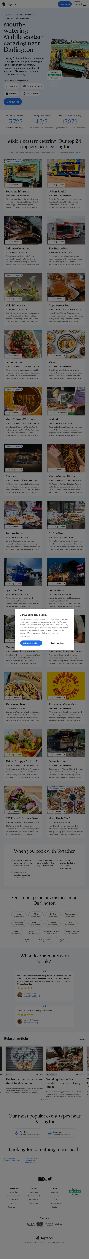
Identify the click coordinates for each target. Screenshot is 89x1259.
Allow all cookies (31, 643)
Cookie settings (57, 643)
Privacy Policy (25, 636)
